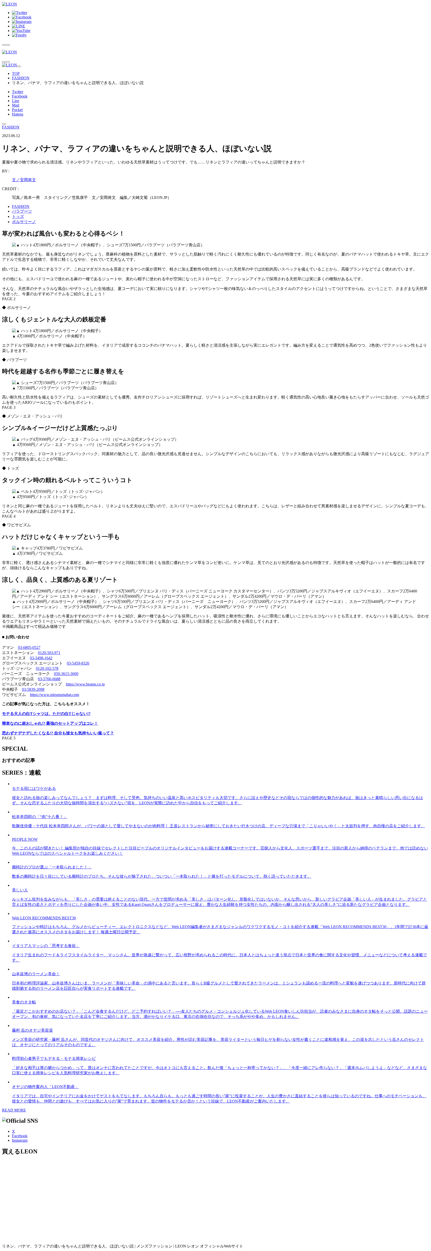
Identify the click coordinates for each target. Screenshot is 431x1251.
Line (15, 101)
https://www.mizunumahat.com (54, 695)
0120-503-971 (49, 653)
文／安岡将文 (24, 180)
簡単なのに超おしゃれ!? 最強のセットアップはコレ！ (50, 723)
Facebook (19, 96)
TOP (16, 73)
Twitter (17, 92)
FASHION (20, 78)
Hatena (17, 114)
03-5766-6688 (49, 679)
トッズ (18, 216)
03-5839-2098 (33, 689)
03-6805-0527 (29, 647)
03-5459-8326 (78, 663)
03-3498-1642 (41, 658)
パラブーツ (22, 211)
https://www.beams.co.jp (85, 684)
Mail (15, 105)
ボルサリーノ (24, 222)
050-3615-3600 (66, 674)
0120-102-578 (47, 668)
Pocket (17, 110)
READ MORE (14, 1110)
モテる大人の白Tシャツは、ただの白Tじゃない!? (46, 713)
